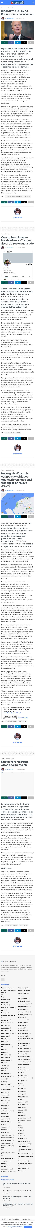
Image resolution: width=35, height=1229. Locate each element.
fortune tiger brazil (24, 990)
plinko (20, 1086)
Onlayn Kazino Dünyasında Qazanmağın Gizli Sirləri (16, 1184)
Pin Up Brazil (22, 1075)
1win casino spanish (7, 1007)
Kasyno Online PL (23, 1007)
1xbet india (4, 1036)
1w (2, 997)
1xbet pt (3, 1049)
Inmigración (22, 1001)
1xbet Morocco (6, 1047)
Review (20, 1113)
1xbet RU (3, 1052)
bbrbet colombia (6, 1111)
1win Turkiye (5, 1020)
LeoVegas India (23, 1012)
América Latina (6, 1076)
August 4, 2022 (23, 718)
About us (3, 1219)
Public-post (22, 1102)
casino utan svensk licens (7, 1146)
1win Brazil (4, 1005)
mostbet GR (22, 1031)
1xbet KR (3, 1041)
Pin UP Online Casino (24, 1078)
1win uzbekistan (6, 1023)
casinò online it (6, 1143)
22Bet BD (4, 1065)
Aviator (3, 1081)
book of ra (4, 1119)
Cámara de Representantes (14, 196)
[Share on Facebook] (11, 42)
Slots (20, 1130)
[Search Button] (33, 2)
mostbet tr (21, 1046)
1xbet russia (5, 1055)
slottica (20, 1136)
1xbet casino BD (6, 1031)
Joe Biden (27, 196)
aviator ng (4, 1100)
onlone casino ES (23, 1062)
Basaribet (4, 1108)
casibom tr (4, 1127)
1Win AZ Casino (6, 999)
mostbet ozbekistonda (25, 1039)
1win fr (3, 1010)
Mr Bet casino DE (23, 1048)
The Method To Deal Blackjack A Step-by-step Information (17, 1197)
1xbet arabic (5, 1028)
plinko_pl (21, 1094)
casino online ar (6, 1140)
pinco (20, 1083)
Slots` (20, 1133)
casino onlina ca (6, 1138)
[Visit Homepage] (17, 2)
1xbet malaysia (6, 1044)
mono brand (22, 1023)
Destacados (5, 1169)
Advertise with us (14, 1219)
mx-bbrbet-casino (24, 1056)
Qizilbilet (21, 1107)
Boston (18, 432)
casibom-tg (5, 1130)
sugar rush (21, 1138)
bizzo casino (5, 1116)
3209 (2, 1071)
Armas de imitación (12, 925)
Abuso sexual (10, 432)
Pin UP (20, 1072)
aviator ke (4, 1095)
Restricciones (24, 925)
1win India (4, 1013)
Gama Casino (22, 993)
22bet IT (3, 1068)
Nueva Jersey (23, 721)
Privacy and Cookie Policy (15, 1227)
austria (3, 1079)
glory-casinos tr (23, 999)
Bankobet (4, 1106)
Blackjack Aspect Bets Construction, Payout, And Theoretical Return (18, 1205)
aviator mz (4, 1098)
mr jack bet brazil (23, 1051)
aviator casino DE (6, 1087)
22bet (3, 1063)
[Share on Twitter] (24, 42)
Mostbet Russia (23, 1043)
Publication (22, 1105)
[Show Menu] (2, 2)
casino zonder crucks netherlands (8, 1153)
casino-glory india (7, 1158)
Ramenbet (21, 1110)
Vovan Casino (22, 1161)
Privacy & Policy (26, 1219)
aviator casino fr (6, 1089)
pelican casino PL (23, 1070)
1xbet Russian (5, 1057)
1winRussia (4, 1025)
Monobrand (22, 1025)
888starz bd (5, 1073)
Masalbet (21, 1017)
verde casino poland (24, 1154)
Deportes (4, 1166)
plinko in (20, 1089)
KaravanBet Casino (24, 1004)
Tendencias (22, 1146)
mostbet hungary (23, 1033)
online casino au (23, 1059)
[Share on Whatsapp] (4, 42)
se (19, 1125)
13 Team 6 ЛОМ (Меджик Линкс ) (8, 991)
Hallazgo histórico (11, 721)
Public (20, 1099)
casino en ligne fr (6, 1135)
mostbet (21, 1028)
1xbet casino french (7, 1033)
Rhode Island (22, 1118)
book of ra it (5, 1122)
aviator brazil (5, 1084)
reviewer (21, 1115)
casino (3, 1132)
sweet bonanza (23, 1141)
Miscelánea (22, 1020)
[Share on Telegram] (18, 42)
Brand (3, 1124)
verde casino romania (25, 1156)
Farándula (21, 988)
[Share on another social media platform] (31, 42)
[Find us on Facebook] (3, 979)
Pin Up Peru (21, 1081)
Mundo (20, 1054)
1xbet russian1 (5, 1060)
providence (10, 18)
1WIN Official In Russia (8, 1015)
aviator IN (4, 1092)
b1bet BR (3, 1103)
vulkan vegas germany (25, 1163)
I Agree (28, 1227)
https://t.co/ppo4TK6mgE (12, 713)
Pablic (20, 1067)
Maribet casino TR (24, 1015)
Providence (21, 1097)
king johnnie (22, 1009)
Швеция (20, 1171)
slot (19, 1128)
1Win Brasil (4, 1002)
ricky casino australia (25, 1121)
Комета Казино (22, 1168)
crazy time (4, 1161)
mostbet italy (22, 1036)
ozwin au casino (23, 1064)
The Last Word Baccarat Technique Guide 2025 (17, 1191)
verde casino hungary (25, 1149)
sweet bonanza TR (24, 1144)
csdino (3, 1164)
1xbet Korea (5, 1039)
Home (2, 8)
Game (20, 996)
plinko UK (21, 1091)
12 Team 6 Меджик (6, 988)
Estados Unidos (10, 8)
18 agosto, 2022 (20, 18)
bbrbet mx (4, 1114)
